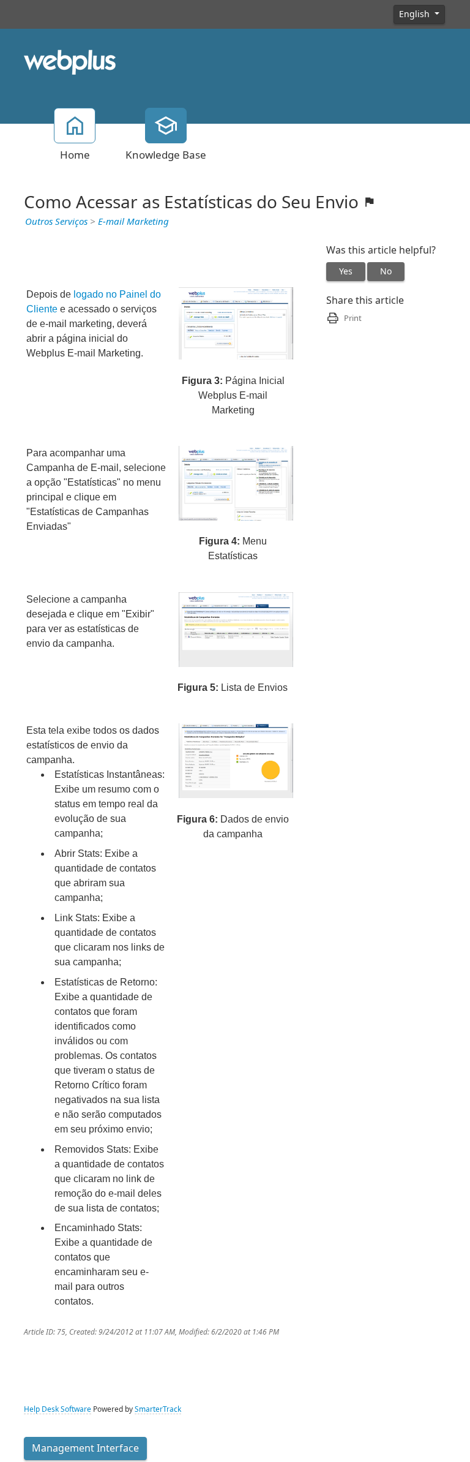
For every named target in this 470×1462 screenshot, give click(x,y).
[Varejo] (70, 61)
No (386, 271)
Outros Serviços (56, 221)
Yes (345, 271)
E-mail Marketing (133, 221)
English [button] (415, 14)
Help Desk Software (57, 1409)
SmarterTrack (158, 1409)
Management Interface (85, 1448)
